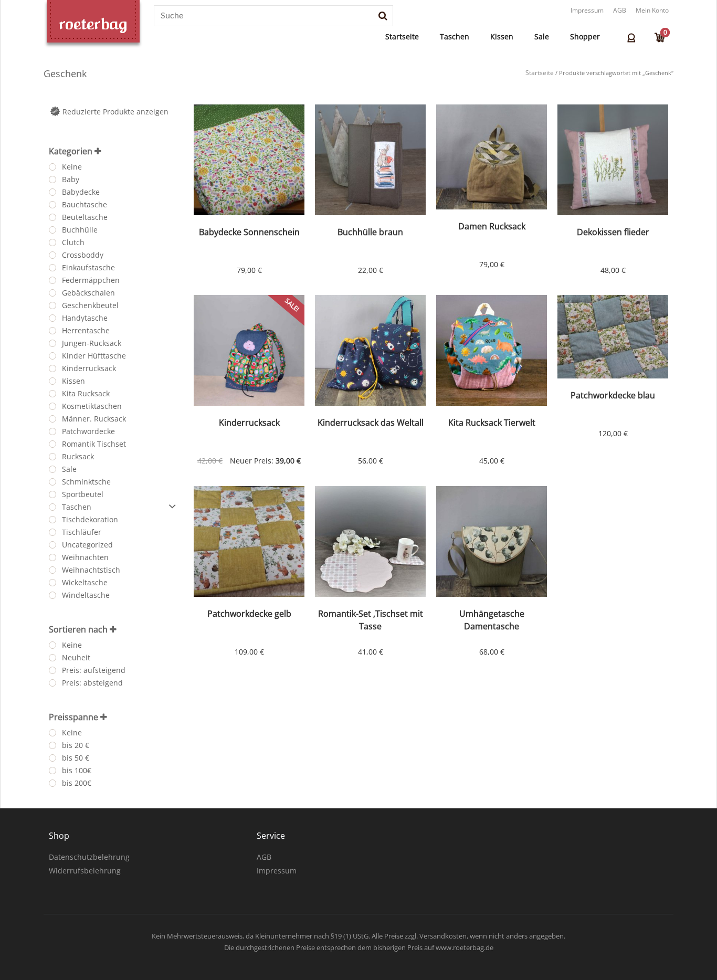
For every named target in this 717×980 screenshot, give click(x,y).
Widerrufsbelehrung (85, 871)
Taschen (454, 36)
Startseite (402, 36)
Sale (541, 36)
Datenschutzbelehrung (89, 857)
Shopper (585, 36)
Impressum (587, 10)
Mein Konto (652, 10)
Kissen (501, 36)
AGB (619, 10)
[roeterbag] (93, 24)
